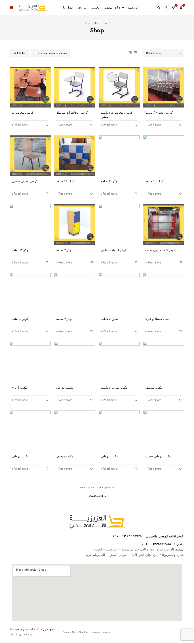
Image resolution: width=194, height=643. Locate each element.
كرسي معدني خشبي (25, 181)
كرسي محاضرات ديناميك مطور (116, 114)
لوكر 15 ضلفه (154, 181)
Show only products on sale (52, 53)
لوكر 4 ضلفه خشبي (113, 250)
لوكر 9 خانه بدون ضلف (160, 250)
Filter (21, 53)
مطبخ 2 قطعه (110, 319)
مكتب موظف (154, 387)
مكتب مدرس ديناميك (114, 387)
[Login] (166, 7)
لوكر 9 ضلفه (20, 319)
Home (87, 23)
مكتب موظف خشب (158, 456)
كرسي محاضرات (22, 112)
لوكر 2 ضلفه (64, 250)
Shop (96, 23)
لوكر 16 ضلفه (20, 250)
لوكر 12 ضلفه (65, 181)
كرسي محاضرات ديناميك (72, 112)
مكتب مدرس (64, 387)
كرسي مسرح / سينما (159, 112)
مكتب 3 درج (19, 387)
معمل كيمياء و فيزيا (157, 319)
